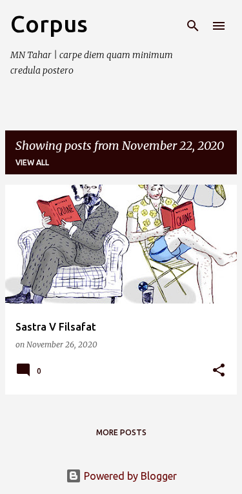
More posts (121, 432)
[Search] (193, 25)
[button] (219, 371)
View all (32, 162)
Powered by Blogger (129, 476)
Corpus (49, 23)
